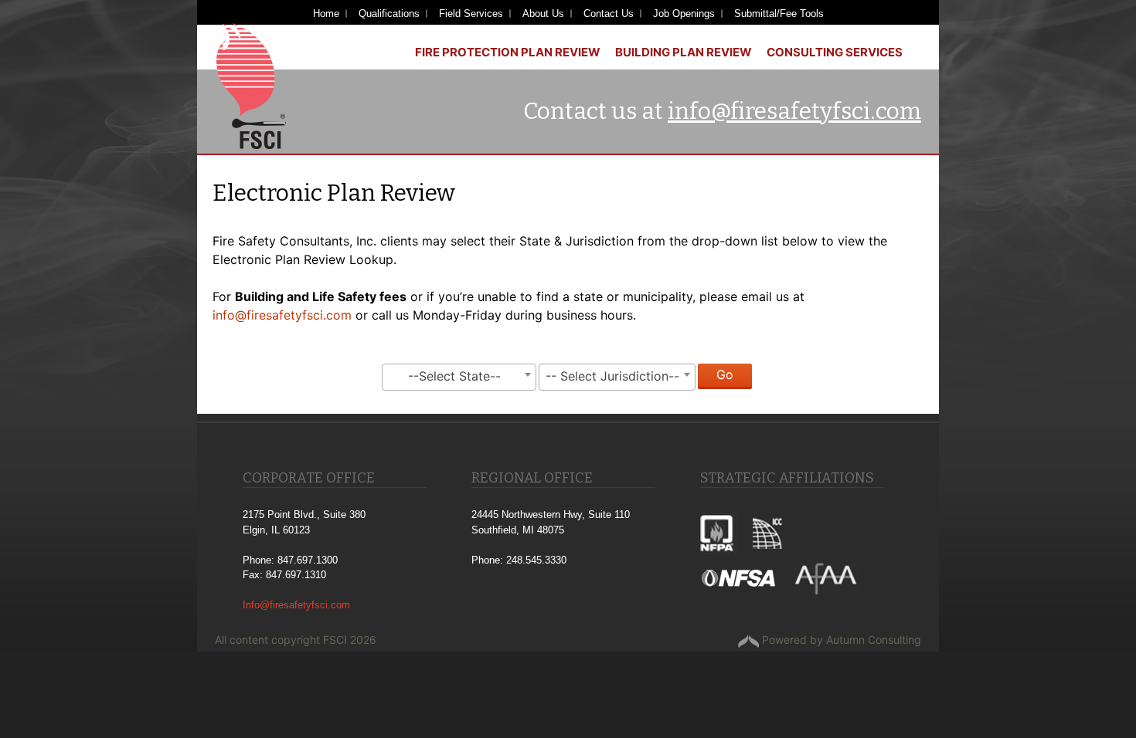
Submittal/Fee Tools (779, 13)
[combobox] (459, 377)
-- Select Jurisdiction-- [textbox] (612, 376)
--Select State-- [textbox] (454, 376)
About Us (543, 13)
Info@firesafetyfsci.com (296, 605)
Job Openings (684, 13)
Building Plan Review (683, 52)
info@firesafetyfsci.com (794, 111)
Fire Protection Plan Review (507, 52)
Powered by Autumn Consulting (840, 639)
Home (326, 13)
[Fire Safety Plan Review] (251, 85)
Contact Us (608, 13)
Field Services (471, 13)
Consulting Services (835, 52)
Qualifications (389, 13)
